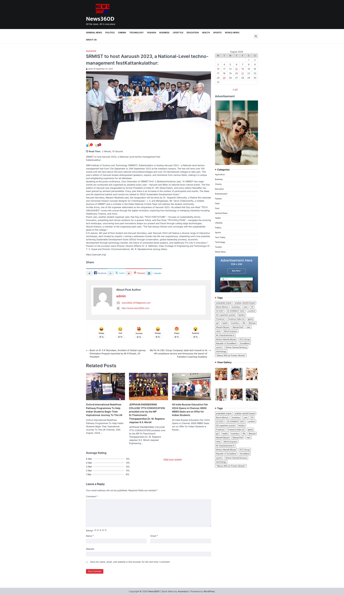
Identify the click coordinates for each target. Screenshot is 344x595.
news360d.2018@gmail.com (136, 302)
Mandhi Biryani (222, 327)
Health (206, 32)
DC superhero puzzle (225, 315)
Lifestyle (178, 32)
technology (221, 351)
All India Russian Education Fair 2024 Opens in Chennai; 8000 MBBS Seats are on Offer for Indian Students (190, 409)
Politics (110, 32)
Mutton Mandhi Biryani (226, 339)
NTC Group (245, 339)
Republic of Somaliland (226, 343)
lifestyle (252, 323)
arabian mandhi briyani (245, 303)
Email (154, 536)
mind (218, 331)
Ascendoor (183, 591)
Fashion (151, 32)
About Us (91, 39)
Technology (136, 32)
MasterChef (238, 327)
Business (164, 32)
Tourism (218, 247)
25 (224, 77)
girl (217, 323)
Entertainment (221, 194)
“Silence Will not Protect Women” (231, 355)
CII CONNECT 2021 (235, 311)
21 (242, 73)
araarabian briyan (224, 303)
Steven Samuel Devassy (236, 347)
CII (252, 307)
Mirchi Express (230, 331)
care (245, 307)
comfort (251, 311)
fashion (241, 315)
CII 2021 (219, 311)
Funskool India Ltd (236, 319)
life (244, 323)
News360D (100, 19)
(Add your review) (172, 459)
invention (235, 323)
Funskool (220, 319)
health (225, 323)
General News (94, 32)
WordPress (209, 591)
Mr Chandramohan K (225, 335)
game (250, 319)
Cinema (122, 32)
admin (90, 69)
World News (232, 32)
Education (193, 32)
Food (217, 208)
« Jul (235, 89)
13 (236, 69)
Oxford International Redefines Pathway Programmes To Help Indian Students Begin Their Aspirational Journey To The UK (104, 409)
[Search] (256, 36)
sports (219, 347)
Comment (92, 496)
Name (90, 536)
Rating (89, 530)
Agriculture (220, 174)
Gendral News (221, 213)
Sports (217, 32)
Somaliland (245, 343)
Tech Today (220, 237)
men (248, 327)
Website (90, 549)
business (236, 307)
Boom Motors (222, 307)
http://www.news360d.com (135, 308)
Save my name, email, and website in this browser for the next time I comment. (130, 561)
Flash (217, 203)
